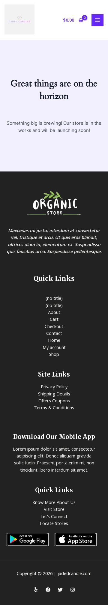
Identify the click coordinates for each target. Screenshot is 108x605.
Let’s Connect (54, 516)
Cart (54, 319)
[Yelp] (35, 589)
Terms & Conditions (54, 407)
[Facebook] (48, 589)
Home (54, 340)
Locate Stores (54, 523)
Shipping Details (54, 394)
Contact (54, 333)
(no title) (54, 298)
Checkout (54, 326)
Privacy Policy (54, 386)
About (54, 312)
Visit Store (54, 509)
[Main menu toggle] (98, 20)
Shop (54, 354)
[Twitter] (60, 589)
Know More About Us (54, 502)
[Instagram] (72, 589)
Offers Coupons (54, 401)
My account (54, 347)
